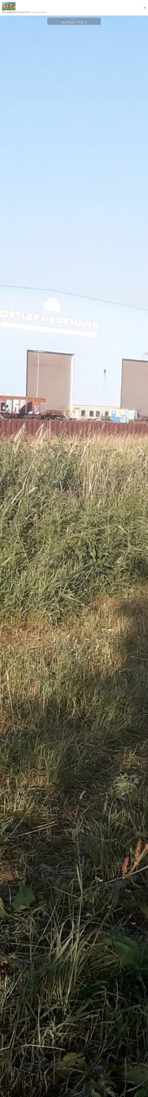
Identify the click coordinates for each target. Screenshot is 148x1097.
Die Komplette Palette (16, 12)
